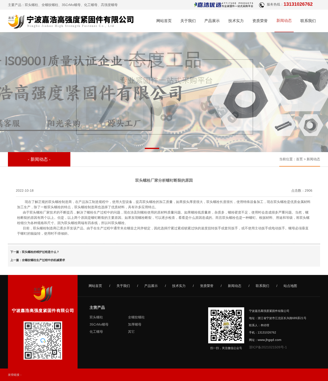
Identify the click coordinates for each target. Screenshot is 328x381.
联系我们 (308, 21)
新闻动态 (284, 20)
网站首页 (164, 21)
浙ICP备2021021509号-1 (268, 347)
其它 (131, 331)
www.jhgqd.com (269, 340)
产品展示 (212, 21)
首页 (299, 159)
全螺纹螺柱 (50, 5)
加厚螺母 (134, 324)
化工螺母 (90, 5)
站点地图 (290, 286)
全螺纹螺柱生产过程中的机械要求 (43, 260)
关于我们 (188, 21)
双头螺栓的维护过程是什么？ (40, 252)
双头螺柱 (31, 5)
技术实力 (236, 21)
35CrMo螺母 (71, 5)
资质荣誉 (260, 21)
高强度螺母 (109, 5)
